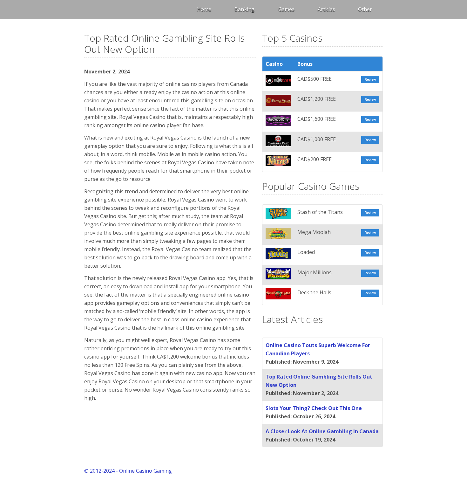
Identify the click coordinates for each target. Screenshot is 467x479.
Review (370, 79)
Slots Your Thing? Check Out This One (314, 408)
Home (204, 9)
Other (365, 9)
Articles (326, 9)
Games (286, 9)
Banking (244, 9)
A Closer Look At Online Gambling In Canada (322, 431)
